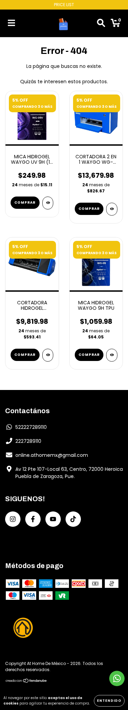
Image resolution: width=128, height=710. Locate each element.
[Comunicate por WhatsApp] (117, 678)
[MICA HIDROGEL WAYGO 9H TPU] (111, 355)
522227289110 (31, 427)
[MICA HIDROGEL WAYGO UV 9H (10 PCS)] (48, 203)
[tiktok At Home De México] (73, 519)
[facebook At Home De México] (33, 519)
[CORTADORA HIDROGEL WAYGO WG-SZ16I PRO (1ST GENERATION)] (48, 355)
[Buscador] (101, 23)
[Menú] (11, 23)
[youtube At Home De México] (53, 519)
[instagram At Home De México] (12, 519)
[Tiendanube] (26, 681)
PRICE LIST (64, 5)
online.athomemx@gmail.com (51, 455)
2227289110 (28, 441)
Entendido (109, 700)
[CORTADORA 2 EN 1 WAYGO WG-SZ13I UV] (111, 209)
